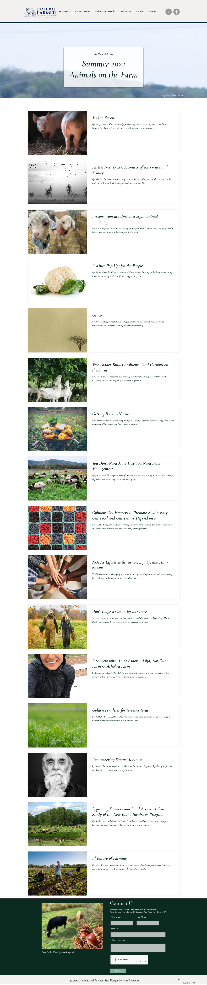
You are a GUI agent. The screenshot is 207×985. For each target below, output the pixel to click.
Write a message (118, 940)
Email (113, 928)
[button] (64, 11)
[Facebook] (176, 12)
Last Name (141, 917)
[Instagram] (168, 12)
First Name (116, 917)
